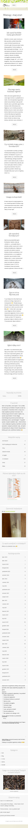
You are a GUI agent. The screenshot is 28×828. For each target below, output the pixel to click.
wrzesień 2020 (5, 636)
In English (13, 455)
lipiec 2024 (4, 557)
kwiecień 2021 (5, 611)
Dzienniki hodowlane (10, 511)
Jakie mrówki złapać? (5, 812)
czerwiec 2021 (5, 604)
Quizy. (13, 462)
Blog (3, 756)
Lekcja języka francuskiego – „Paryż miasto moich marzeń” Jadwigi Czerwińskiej (12, 804)
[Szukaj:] (9, 396)
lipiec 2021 (4, 600)
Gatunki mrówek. (13, 451)
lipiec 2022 (4, 578)
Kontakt (3, 764)
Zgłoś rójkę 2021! (14, 345)
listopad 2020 (5, 629)
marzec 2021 (5, 615)
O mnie (3, 759)
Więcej (14, 69)
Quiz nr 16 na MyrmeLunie (14, 294)
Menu (14, 5)
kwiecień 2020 (5, 654)
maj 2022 (4, 586)
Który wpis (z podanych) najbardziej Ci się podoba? (13, 693)
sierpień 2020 (5, 640)
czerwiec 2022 (5, 582)
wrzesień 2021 (5, 593)
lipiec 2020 (4, 643)
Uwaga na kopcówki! (14, 197)
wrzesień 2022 (5, 575)
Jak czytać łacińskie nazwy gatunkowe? (14, 34)
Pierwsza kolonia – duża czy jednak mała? (10, 809)
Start (3, 753)
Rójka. (13, 466)
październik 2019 (6, 676)
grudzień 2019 (5, 669)
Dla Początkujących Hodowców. (13, 444)
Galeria (3, 762)
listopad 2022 (5, 568)
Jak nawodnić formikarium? (14, 235)
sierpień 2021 (5, 596)
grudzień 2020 (5, 625)
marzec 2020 (5, 658)
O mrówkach (13, 459)
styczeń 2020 (5, 665)
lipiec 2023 (4, 560)
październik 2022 (6, 571)
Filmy (13, 448)
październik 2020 (6, 633)
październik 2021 (6, 589)
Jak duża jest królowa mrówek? (7, 815)
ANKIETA (4, 691)
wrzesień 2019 (5, 680)
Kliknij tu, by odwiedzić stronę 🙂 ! (10, 546)
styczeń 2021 (5, 622)
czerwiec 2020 (5, 647)
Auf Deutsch (13, 440)
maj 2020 (4, 651)
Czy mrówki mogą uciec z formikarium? (14, 145)
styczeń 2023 (5, 564)
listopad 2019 (5, 672)
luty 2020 (4, 662)
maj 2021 (4, 607)
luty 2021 (4, 618)
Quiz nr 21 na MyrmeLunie (6, 800)
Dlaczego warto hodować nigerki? (14, 91)
